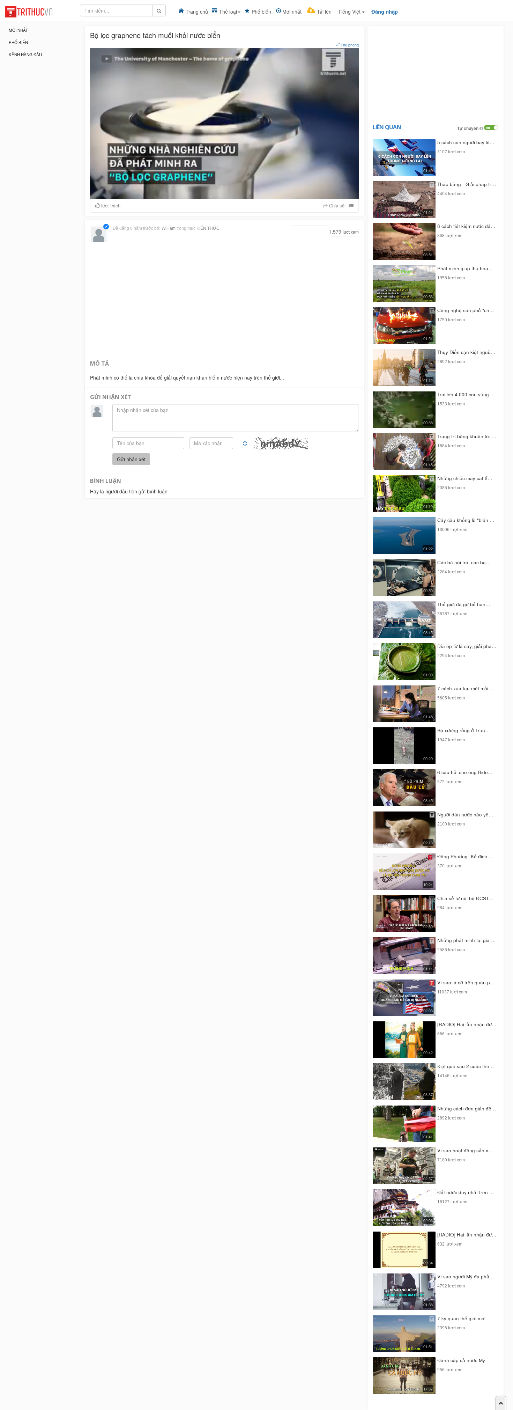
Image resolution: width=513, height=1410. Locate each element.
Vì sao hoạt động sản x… (465, 1150)
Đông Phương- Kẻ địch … (465, 856)
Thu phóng (349, 44)
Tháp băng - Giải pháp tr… (466, 184)
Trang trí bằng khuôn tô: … (467, 436)
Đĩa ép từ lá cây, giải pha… (467, 646)
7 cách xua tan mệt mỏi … (466, 688)
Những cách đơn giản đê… (466, 1108)
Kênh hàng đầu (25, 54)
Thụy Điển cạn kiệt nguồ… (466, 352)
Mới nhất (292, 11)
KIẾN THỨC (208, 228)
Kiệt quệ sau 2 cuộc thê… (465, 1066)
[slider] (223, 193)
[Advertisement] (224, 301)
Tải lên (324, 11)
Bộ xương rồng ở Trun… (463, 730)
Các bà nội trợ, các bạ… (464, 562)
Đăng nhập (384, 11)
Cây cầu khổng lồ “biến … (466, 520)
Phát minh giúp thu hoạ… (465, 268)
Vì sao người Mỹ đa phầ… (465, 1276)
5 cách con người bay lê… (466, 142)
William (169, 228)
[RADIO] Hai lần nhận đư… (467, 1024)
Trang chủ (197, 11)
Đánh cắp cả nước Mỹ (461, 1360)
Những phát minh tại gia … (466, 940)
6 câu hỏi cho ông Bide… (465, 772)
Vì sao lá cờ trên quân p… (466, 982)
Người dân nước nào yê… (465, 814)
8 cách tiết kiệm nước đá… (466, 226)
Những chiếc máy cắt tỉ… (464, 478)
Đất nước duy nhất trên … (465, 1192)
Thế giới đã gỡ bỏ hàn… (463, 604)
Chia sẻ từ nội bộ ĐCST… (465, 898)
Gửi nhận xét (131, 459)
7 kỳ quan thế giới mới (461, 1318)
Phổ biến (261, 11)
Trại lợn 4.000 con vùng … (466, 394)
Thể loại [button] (228, 11)
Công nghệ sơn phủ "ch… (465, 310)
